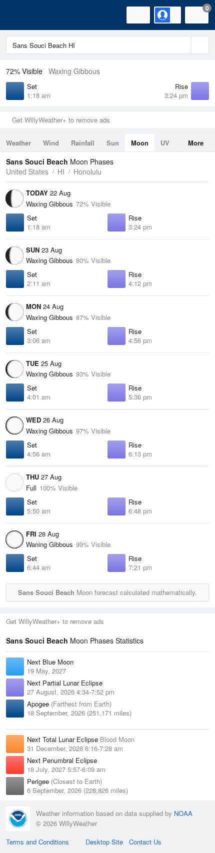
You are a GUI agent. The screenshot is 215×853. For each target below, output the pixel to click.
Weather (18, 143)
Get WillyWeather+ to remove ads (61, 119)
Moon (139, 143)
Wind (51, 143)
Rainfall (82, 143)
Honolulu (88, 171)
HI (61, 171)
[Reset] (182, 45)
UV (165, 143)
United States (27, 171)
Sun (112, 143)
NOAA (183, 813)
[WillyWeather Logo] (22, 15)
